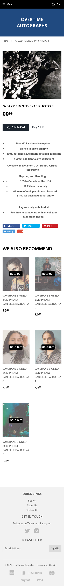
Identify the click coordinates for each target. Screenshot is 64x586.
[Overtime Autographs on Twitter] (27, 531)
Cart (58, 4)
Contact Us (32, 510)
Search (32, 500)
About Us (32, 505)
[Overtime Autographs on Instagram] (36, 531)
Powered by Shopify (47, 564)
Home (5, 40)
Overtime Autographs (32, 22)
